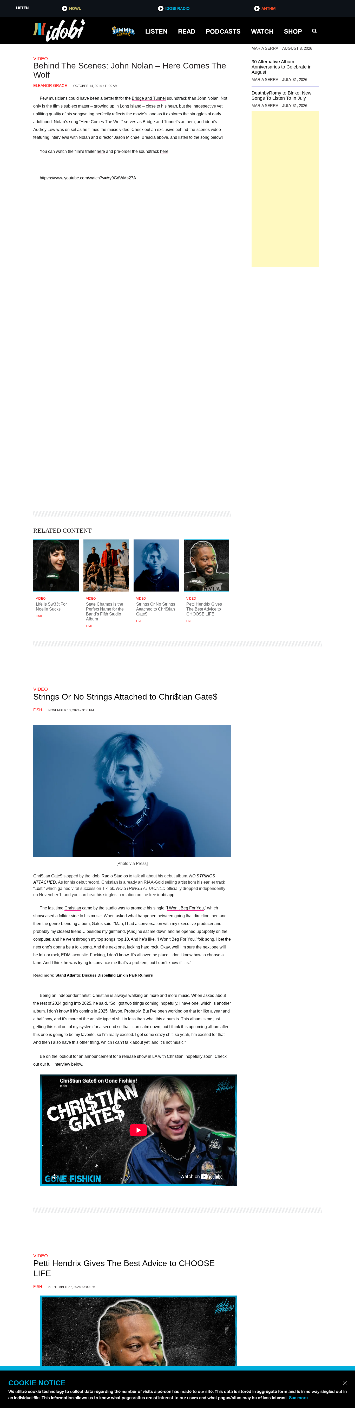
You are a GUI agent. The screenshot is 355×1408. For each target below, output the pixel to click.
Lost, (39, 888)
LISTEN (156, 31)
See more (298, 1397)
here (101, 151)
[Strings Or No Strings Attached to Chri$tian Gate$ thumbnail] (156, 565)
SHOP (293, 31)
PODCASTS (223, 31)
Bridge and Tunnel (149, 98)
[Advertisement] (285, 189)
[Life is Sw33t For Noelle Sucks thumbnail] (56, 565)
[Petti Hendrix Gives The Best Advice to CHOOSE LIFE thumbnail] (206, 565)
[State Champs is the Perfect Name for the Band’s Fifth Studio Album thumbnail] (106, 565)
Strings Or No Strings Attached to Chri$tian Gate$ (125, 696)
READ (186, 31)
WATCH (262, 31)
